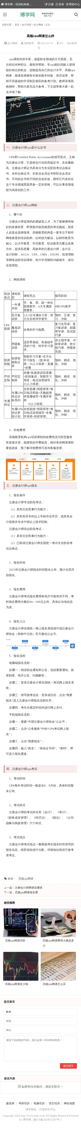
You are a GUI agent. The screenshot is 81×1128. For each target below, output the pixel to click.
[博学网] (40, 14)
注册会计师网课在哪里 (28, 887)
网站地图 (69, 1103)
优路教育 (29, 43)
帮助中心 (74, 4)
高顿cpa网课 (25, 878)
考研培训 (23, 1103)
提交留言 (68, 1065)
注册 (51, 4)
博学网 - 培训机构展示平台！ (22, 4)
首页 (17, 24)
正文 (47, 24)
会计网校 (38, 24)
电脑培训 (39, 1103)
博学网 (27, 1119)
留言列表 (9, 1078)
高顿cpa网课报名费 (26, 892)
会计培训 (26, 24)
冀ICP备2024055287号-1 (47, 1119)
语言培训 (54, 1103)
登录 (61, 4)
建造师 (10, 1103)
